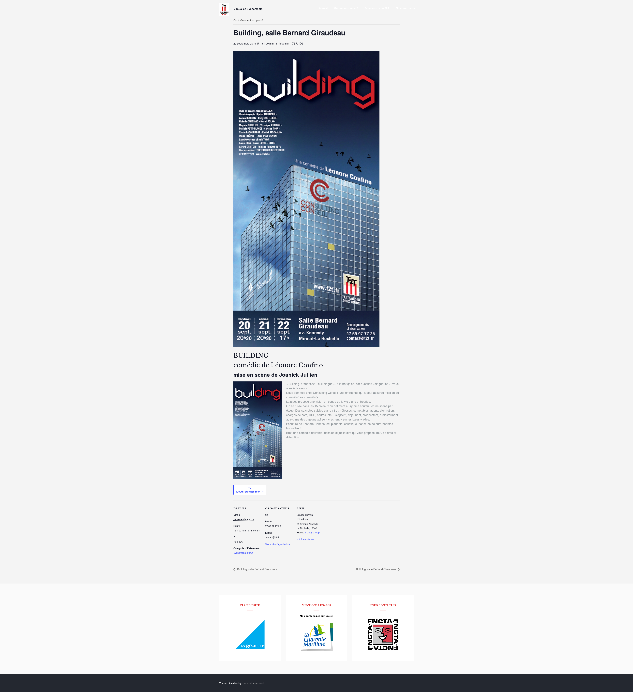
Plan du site (250, 605)
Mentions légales (316, 605)
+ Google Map (312, 532)
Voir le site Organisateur (277, 544)
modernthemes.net (253, 683)
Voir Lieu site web (306, 539)
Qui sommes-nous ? (346, 8)
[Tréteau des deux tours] (224, 14)
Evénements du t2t (243, 552)
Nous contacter (405, 8)
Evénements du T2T (377, 8)
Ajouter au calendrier (248, 491)
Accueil (323, 8)
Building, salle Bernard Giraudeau (257, 569)
